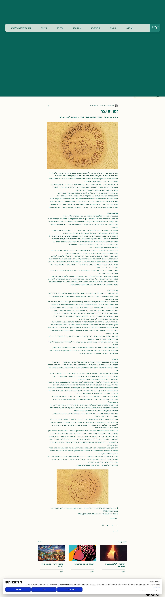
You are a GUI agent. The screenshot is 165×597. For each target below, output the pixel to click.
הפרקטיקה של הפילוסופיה (84, 564)
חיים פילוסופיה (113, 518)
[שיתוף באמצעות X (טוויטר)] (112, 525)
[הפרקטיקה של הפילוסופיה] (82, 553)
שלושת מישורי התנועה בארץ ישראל (52, 565)
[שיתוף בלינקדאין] (107, 525)
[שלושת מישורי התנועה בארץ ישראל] (51, 553)
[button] (113, 27)
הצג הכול (40, 541)
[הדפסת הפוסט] (103, 525)
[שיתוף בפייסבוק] (117, 525)
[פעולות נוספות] (48, 105)
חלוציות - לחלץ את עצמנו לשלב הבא (115, 565)
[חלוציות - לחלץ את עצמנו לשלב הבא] (113, 553)
